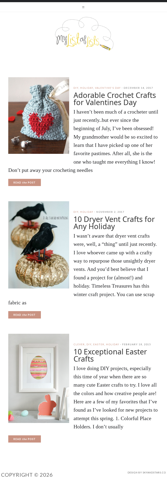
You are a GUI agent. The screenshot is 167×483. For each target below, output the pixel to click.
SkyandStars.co (154, 472)
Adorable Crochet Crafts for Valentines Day (114, 98)
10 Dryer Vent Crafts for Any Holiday (114, 222)
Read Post (24, 182)
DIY (75, 87)
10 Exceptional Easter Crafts (110, 355)
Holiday (86, 87)
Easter (98, 344)
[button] (83, 7)
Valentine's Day (108, 87)
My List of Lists (83, 33)
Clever (79, 344)
